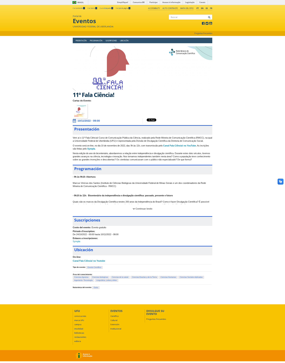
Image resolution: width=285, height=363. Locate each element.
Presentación (81, 40)
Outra (96, 288)
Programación (96, 40)
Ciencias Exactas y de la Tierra (144, 277)
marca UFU (79, 320)
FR (211, 8)
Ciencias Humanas (168, 277)
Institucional (115, 328)
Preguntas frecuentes (203, 33)
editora (77, 341)
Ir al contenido (78, 8)
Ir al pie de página (123, 8)
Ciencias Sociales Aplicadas (191, 277)
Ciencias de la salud (120, 277)
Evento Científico (94, 267)
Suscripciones (111, 40)
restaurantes (80, 337)
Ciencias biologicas (100, 277)
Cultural (113, 320)
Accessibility (154, 8)
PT (198, 8)
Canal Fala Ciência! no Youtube (89, 261)
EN (202, 8)
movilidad (78, 328)
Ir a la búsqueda (106, 8)
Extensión (114, 324)
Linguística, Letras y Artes (106, 280)
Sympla (91, 148)
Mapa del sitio (187, 8)
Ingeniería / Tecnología (83, 280)
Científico (114, 316)
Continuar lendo (144, 208)
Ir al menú (92, 8)
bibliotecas (79, 333)
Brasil (77, 2)
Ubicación (124, 40)
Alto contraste (170, 8)
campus (77, 324)
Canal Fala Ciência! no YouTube (179, 145)
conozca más (80, 316)
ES (207, 8)
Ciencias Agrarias (81, 277)
